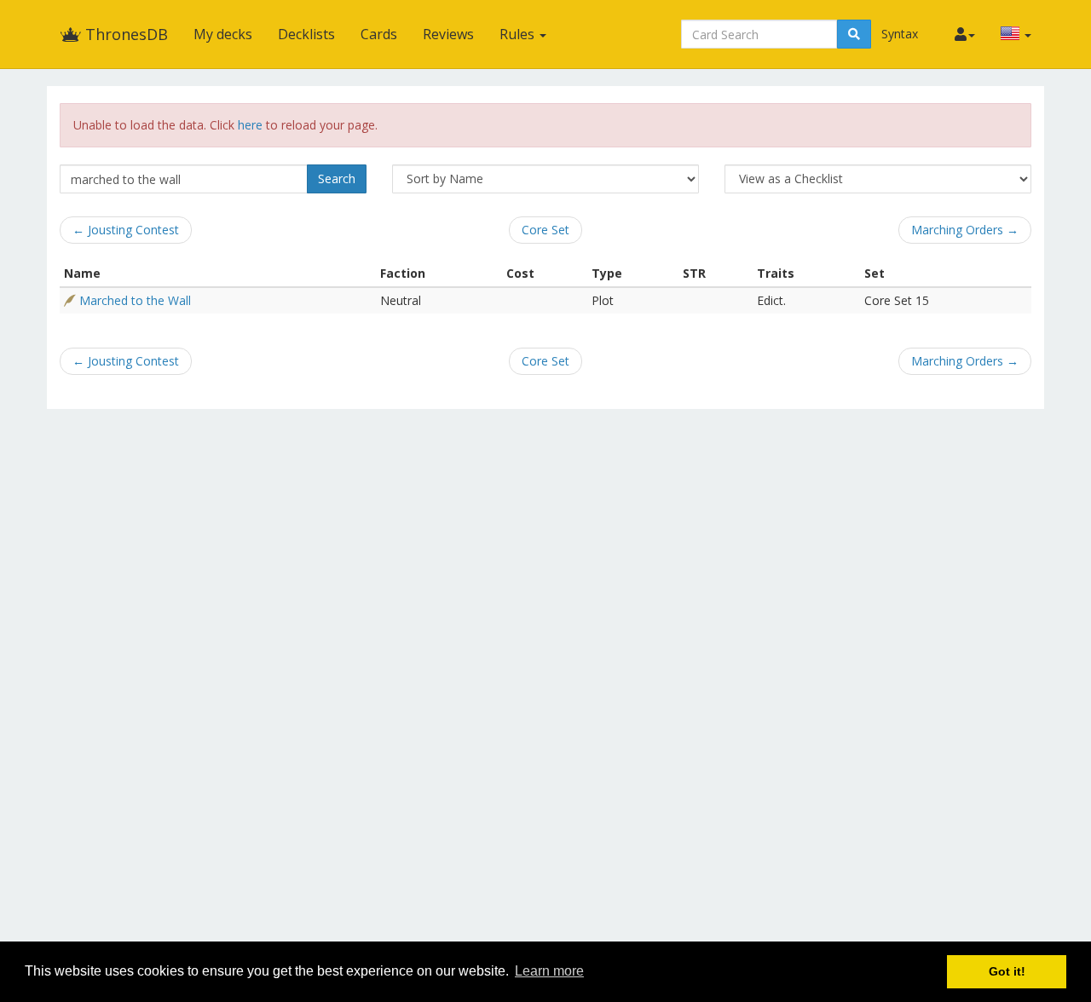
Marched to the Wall (135, 300)
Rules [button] (518, 34)
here (250, 125)
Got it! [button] (1007, 971)
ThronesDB (124, 34)
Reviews (448, 34)
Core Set (545, 230)
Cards (379, 34)
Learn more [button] (549, 971)
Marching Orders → (965, 230)
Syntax (899, 34)
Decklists (306, 34)
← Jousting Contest (125, 230)
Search (336, 178)
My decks (222, 34)
